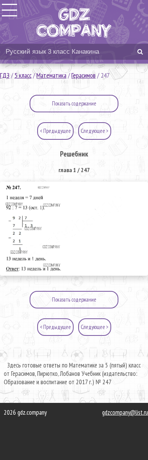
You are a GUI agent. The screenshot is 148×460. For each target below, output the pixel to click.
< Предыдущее (55, 130)
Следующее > (95, 130)
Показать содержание (74, 103)
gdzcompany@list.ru (125, 412)
